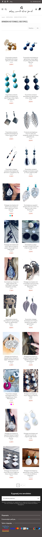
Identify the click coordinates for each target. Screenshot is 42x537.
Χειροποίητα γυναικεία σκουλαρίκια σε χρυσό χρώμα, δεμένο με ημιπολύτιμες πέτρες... (11, 322)
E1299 (30, 99)
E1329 (11, 62)
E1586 (30, 363)
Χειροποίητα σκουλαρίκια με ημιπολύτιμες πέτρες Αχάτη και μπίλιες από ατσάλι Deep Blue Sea (30, 60)
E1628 (11, 288)
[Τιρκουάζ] (10, 215)
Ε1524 (30, 398)
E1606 (11, 325)
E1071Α (31, 477)
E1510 (11, 439)
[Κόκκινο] (12, 215)
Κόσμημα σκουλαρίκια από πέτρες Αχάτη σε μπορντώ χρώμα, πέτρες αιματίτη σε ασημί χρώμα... (11, 247)
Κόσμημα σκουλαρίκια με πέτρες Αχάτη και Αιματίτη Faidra (31, 395)
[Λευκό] (9, 404)
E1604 (30, 325)
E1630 (30, 249)
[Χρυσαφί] (13, 404)
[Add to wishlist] (10, 55)
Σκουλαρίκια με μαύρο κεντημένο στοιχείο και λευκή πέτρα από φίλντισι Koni (30, 246)
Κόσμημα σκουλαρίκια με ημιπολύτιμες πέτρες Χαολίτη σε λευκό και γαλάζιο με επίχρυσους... (30, 473)
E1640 (30, 211)
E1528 (11, 400)
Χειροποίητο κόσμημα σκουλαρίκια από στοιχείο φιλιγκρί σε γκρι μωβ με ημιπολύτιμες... (30, 322)
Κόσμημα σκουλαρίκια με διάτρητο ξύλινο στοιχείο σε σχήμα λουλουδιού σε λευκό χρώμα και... (11, 359)
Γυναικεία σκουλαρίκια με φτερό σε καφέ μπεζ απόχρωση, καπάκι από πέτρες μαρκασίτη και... (30, 134)
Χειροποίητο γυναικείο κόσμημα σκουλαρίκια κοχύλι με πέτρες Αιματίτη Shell (30, 171)
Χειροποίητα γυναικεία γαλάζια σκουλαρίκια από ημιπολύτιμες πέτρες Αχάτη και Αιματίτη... (11, 97)
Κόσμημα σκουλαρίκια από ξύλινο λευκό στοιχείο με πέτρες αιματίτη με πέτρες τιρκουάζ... (11, 207)
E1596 (11, 363)
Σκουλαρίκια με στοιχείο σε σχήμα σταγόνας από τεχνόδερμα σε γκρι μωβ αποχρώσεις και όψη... (11, 284)
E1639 (11, 251)
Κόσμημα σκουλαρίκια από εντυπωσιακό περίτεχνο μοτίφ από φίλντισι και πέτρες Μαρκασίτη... (30, 284)
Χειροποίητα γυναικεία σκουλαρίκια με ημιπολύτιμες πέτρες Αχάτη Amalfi (30, 96)
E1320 (30, 64)
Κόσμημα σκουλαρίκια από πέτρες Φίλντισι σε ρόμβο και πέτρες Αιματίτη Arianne (11, 472)
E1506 (30, 438)
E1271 (11, 136)
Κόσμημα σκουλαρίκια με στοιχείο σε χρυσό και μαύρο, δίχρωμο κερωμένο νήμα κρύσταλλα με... (30, 359)
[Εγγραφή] (38, 498)
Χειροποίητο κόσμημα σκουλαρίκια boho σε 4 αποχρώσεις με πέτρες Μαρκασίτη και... (11, 396)
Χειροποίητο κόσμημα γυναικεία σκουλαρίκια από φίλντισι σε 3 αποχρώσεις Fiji (11, 171)
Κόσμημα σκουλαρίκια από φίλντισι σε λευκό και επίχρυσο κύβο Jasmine (31, 435)
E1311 (11, 101)
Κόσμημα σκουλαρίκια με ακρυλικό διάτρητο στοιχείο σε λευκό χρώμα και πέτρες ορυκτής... (11, 436)
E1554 (30, 288)
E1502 (11, 475)
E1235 (30, 138)
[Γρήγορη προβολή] (12, 55)
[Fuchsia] (11, 404)
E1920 (11, 174)
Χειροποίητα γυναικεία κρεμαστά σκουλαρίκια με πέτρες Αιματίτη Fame (11, 133)
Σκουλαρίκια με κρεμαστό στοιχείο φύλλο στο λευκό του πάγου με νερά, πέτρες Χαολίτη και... (31, 207)
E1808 (30, 174)
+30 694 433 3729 (36, 1)
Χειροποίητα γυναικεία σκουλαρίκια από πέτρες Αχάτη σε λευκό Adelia (11, 59)
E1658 (11, 211)
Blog (11, 1)
